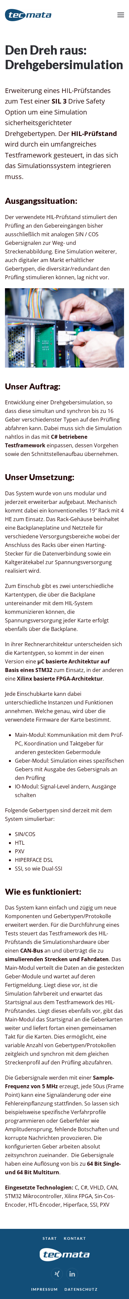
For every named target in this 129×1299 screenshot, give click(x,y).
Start (50, 1238)
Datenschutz (81, 1289)
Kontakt (75, 1238)
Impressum (44, 1289)
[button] (120, 15)
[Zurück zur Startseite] (28, 15)
